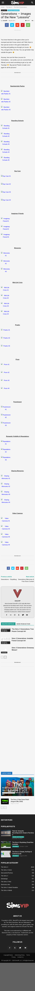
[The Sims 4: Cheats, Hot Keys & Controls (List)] (6, 854)
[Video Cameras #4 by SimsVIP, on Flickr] (17, 544)
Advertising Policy (19, 955)
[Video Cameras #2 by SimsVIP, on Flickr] (17, 528)
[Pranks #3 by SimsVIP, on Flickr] (17, 348)
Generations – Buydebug (9, 579)
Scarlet (18, 792)
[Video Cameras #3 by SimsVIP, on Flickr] (17, 536)
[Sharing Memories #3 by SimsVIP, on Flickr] (17, 494)
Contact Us (20, 957)
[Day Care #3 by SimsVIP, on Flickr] (17, 194)
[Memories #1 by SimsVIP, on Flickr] (17, 255)
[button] (32, 2)
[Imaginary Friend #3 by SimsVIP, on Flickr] (17, 236)
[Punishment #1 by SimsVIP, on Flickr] (17, 409)
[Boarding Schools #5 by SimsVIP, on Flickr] (17, 159)
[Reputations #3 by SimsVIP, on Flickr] (17, 459)
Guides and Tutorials (18, 837)
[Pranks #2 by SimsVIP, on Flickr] (17, 340)
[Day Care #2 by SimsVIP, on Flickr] (17, 186)
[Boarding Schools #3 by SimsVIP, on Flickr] (17, 143)
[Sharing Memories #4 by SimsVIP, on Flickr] (17, 501)
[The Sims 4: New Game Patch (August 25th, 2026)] (5, 801)
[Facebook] (7, 615)
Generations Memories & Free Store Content (26, 580)
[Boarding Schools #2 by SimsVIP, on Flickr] (17, 135)
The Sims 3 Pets (6, 881)
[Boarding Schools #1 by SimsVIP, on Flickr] (17, 127)
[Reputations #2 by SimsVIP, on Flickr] (17, 451)
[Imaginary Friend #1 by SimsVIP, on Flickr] (17, 220)
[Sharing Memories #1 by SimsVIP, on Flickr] (17, 478)
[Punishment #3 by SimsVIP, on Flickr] (17, 425)
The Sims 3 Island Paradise (9, 887)
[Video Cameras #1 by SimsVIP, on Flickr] (17, 520)
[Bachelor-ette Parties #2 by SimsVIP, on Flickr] (17, 101)
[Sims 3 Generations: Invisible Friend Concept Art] (6, 640)
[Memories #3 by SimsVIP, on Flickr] (17, 271)
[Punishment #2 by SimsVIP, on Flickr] (17, 417)
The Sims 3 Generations (13, 10)
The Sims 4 (15, 846)
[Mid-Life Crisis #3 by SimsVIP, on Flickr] (17, 305)
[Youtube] (27, 615)
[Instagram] (15, 615)
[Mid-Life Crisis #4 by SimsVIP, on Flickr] (17, 313)
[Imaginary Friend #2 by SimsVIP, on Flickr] (17, 228)
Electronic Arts (5, 884)
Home (2, 7)
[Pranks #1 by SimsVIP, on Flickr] (17, 332)
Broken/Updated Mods (8, 792)
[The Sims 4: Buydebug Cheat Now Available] (6, 844)
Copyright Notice (8, 955)
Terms (28, 955)
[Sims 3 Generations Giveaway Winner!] (6, 650)
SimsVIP (5, 20)
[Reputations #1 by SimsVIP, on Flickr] (17, 443)
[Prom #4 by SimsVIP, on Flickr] (17, 390)
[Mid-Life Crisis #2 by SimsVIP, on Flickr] (17, 297)
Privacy (14, 957)
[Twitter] (23, 615)
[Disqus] (17, 696)
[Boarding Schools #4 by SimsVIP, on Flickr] (17, 151)
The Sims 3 (4, 10)
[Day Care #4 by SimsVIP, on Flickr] (17, 202)
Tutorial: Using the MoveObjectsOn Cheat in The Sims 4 (23, 833)
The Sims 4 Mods (6, 890)
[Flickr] (11, 615)
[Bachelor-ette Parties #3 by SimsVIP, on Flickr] (17, 109)
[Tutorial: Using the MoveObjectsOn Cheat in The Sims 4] (6, 833)
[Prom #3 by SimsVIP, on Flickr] (17, 382)
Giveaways (4, 652)
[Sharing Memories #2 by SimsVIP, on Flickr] (17, 486)
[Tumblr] (19, 615)
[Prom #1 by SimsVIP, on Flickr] (17, 366)
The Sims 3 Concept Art (4, 630)
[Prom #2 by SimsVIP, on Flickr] (17, 374)
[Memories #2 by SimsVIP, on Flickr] (17, 263)
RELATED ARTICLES (8, 624)
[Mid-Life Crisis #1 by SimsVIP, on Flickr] (17, 289)
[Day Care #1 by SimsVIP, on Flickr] (17, 178)
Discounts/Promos (7, 873)
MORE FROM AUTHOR (23, 624)
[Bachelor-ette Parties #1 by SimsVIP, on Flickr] (17, 93)
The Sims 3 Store (6, 870)
